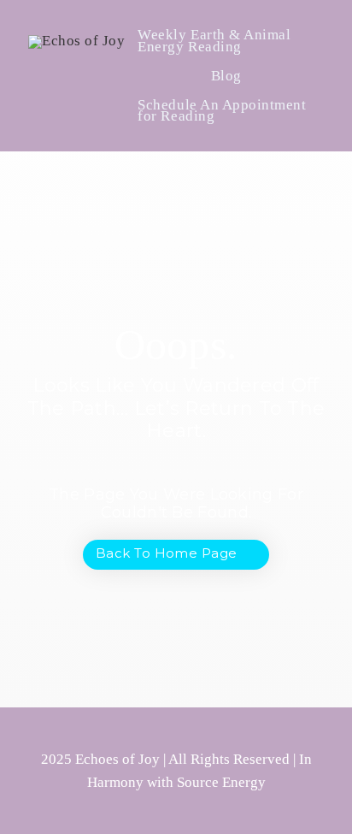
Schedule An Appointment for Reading (222, 111)
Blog (226, 76)
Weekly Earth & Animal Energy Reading (214, 41)
